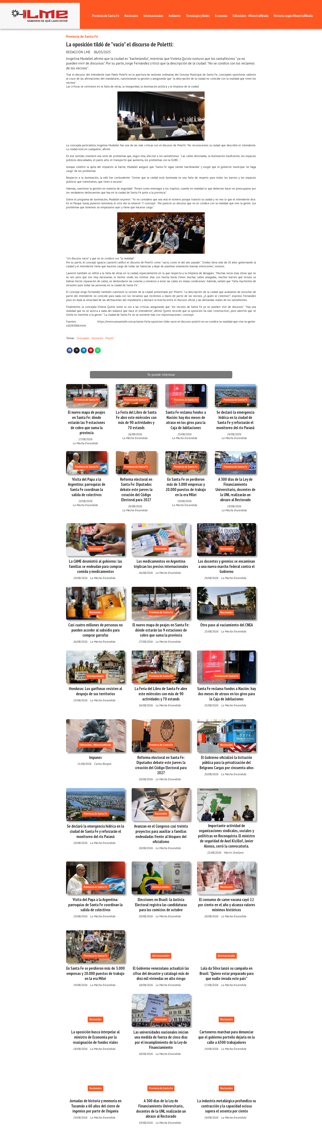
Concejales (83, 338)
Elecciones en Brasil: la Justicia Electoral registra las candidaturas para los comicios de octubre (161, 904)
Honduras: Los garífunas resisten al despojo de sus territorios (95, 691)
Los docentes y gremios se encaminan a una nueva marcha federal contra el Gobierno (226, 566)
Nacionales (131, 15)
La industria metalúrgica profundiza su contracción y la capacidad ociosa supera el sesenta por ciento (226, 1106)
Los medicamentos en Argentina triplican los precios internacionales (161, 564)
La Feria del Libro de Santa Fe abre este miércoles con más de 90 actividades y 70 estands (136, 420)
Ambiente (174, 15)
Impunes (95, 757)
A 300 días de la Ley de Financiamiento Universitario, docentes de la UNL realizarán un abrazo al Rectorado (235, 489)
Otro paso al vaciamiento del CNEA (226, 625)
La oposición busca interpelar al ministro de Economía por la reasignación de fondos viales (95, 1037)
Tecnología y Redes (198, 15)
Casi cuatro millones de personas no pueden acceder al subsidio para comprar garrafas (95, 630)
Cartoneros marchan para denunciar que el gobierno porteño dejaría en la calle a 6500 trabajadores (226, 1037)
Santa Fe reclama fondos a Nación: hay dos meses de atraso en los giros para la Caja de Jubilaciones (186, 420)
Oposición (97, 338)
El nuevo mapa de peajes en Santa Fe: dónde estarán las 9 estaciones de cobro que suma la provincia (86, 422)
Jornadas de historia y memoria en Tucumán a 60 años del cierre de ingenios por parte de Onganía (95, 1106)
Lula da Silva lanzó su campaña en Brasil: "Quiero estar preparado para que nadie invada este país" (227, 973)
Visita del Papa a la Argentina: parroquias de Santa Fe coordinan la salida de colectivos (86, 487)
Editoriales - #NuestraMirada (250, 15)
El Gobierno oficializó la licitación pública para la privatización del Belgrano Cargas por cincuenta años (227, 762)
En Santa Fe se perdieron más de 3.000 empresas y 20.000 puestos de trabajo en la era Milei (186, 487)
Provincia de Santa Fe (105, 15)
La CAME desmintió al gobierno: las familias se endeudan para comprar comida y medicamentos (95, 566)
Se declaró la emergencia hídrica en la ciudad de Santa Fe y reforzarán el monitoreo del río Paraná (235, 420)
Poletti (109, 338)
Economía (221, 15)
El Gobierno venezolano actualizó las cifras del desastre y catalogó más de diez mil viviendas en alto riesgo (161, 973)
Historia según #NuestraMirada (293, 15)
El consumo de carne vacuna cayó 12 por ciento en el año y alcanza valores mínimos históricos (226, 904)
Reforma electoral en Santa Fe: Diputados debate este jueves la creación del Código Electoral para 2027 (136, 489)
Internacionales (153, 15)
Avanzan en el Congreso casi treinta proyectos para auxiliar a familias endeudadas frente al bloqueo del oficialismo (161, 833)
